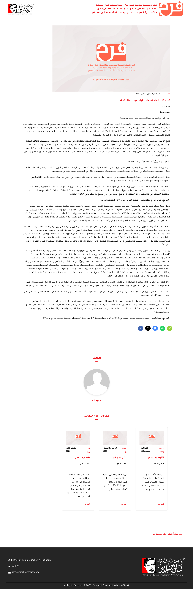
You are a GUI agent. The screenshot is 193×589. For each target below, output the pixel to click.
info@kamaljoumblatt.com (25, 572)
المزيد (161, 504)
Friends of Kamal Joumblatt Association (31, 560)
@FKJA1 (15, 566)
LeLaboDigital (122, 586)
